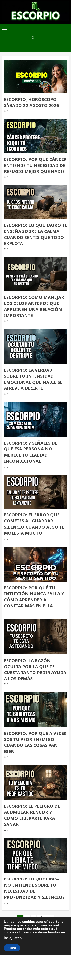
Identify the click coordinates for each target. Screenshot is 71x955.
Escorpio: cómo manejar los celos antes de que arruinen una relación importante (34, 306)
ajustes (15, 937)
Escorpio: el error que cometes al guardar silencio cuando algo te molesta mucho (34, 524)
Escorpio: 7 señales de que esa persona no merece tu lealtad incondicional (30, 452)
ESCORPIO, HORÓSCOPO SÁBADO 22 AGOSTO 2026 (31, 102)
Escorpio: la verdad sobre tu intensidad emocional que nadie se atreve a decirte (33, 379)
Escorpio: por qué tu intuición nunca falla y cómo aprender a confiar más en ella (34, 597)
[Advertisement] (52, 38)
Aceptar (12, 947)
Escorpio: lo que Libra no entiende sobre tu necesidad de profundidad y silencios (34, 888)
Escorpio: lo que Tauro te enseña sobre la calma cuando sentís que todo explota (35, 234)
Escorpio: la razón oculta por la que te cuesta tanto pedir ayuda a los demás (35, 669)
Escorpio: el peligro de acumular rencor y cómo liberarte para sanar (32, 815)
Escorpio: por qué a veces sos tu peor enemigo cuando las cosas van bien (35, 742)
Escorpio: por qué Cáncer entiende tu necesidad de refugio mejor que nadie (35, 165)
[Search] (33, 38)
